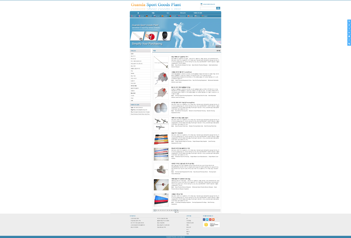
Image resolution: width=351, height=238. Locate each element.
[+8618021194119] (349, 40)
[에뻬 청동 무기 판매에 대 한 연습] (161, 190)
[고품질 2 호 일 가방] (161, 206)
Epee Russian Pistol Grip (181, 126)
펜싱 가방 (133, 76)
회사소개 (182, 13)
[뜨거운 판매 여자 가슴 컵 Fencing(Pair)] (161, 114)
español (165, 16)
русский (158, 16)
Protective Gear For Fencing (182, 156)
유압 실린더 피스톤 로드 (137, 63)
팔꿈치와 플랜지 (135, 88)
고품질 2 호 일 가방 (177, 194)
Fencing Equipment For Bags (199, 202)
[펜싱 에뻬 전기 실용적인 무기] (161, 68)
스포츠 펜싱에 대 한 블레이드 (138, 225)
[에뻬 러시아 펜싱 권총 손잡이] (161, 129)
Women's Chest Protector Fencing (197, 110)
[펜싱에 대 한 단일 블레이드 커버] (161, 160)
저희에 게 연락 (198, 13)
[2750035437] (349, 36)
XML (187, 225)
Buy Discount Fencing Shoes (201, 171)
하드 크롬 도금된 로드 (136, 61)
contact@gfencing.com (209, 4)
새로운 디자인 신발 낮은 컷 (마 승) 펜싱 (182, 163)
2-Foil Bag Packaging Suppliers (183, 202)
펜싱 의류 (133, 66)
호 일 (132, 98)
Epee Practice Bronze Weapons (183, 187)
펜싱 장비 (133, 93)
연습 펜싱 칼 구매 (161, 227)
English (134, 16)
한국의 (198, 16)
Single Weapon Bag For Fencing (183, 141)
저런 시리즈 (134, 78)
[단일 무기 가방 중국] (161, 145)
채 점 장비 (133, 83)
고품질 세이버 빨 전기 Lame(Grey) (181, 72)
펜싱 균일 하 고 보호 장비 (163, 225)
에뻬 (132, 100)
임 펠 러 (133, 80)
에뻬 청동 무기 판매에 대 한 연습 (180, 179)
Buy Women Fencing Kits (181, 110)
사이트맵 (188, 220)
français (142, 16)
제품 (153, 13)
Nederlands (183, 16)
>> (173, 210)
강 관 (132, 53)
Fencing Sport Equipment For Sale (183, 171)
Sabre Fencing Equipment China (183, 80)
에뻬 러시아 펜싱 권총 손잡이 (179, 117)
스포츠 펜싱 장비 (135, 218)
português (173, 16)
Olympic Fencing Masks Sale (196, 126)
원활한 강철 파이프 (135, 68)
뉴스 (168, 13)
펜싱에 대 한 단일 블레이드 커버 (180, 148)
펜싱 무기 (133, 56)
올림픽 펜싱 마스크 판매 (163, 220)
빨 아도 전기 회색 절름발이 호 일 (180, 87)
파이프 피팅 (134, 85)
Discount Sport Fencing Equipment (184, 95)
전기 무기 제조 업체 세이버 (137, 222)
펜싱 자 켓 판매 (134, 227)
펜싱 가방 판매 (160, 222)
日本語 (191, 16)
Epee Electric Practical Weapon (200, 65)
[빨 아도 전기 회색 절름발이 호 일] (161, 99)
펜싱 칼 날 (133, 58)
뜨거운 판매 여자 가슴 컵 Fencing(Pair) (183, 102)
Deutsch (150, 16)
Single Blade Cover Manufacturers (198, 156)
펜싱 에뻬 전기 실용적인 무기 (179, 56)
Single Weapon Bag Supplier (200, 141)
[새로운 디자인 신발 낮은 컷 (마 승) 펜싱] (161, 175)
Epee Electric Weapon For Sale (183, 65)
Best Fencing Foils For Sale (200, 95)
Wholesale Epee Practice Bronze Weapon (202, 187)
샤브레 (132, 95)
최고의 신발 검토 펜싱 (162, 218)
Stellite (132, 73)
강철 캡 (132, 90)
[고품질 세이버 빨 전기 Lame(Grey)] (161, 84)
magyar (205, 16)
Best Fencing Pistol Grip (210, 126)
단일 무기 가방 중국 (177, 133)
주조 (132, 71)
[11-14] (178, 210)
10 (171, 210)
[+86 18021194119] (349, 44)
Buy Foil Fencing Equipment (200, 80)
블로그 (188, 231)
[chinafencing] (349, 21)
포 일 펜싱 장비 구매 (136, 220)
